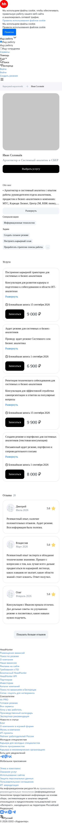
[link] (4, 62)
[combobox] (6, 817)
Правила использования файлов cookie (23, 27)
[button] (3, 69)
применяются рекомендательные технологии (27, 790)
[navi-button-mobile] (2, 79)
